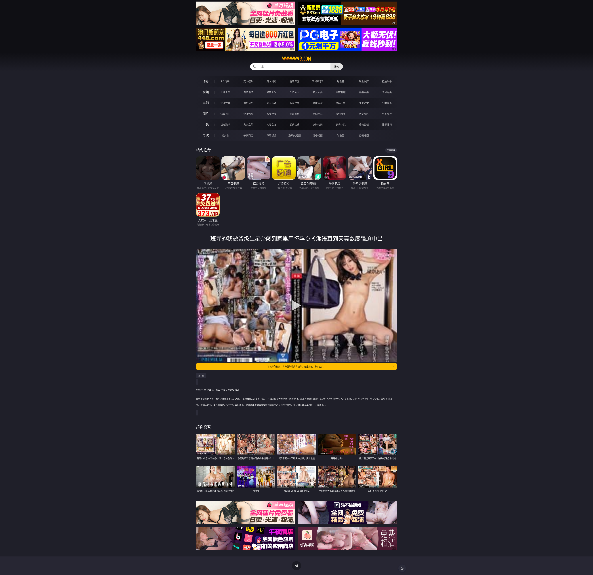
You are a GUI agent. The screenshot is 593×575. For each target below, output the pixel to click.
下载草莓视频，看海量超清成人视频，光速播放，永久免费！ (296, 366)
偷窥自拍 (225, 114)
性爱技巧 (387, 124)
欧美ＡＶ (271, 92)
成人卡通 (271, 103)
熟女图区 (364, 114)
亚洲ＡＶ (225, 92)
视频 (206, 92)
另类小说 (341, 124)
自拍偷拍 (248, 92)
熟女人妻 (318, 92)
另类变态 (387, 103)
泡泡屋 (340, 135)
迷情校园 (318, 124)
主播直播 (364, 92)
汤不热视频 (294, 135)
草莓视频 (271, 135)
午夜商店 (248, 135)
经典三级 (341, 103)
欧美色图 (271, 114)
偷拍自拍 (248, 103)
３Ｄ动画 (294, 92)
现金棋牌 (364, 81)
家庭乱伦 (248, 124)
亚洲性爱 (225, 103)
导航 (206, 135)
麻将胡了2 (317, 81)
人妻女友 (271, 124)
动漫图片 (294, 114)
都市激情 (225, 124)
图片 (206, 114)
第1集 (201, 375)
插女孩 (225, 135)
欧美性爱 (294, 103)
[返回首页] (402, 568)
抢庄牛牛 (387, 81)
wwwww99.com (296, 59)
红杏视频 (318, 135)
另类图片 (387, 114)
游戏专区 (294, 81)
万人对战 (271, 81)
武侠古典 (294, 124)
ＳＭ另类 (387, 92)
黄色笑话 (364, 124)
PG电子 (225, 81)
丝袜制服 (341, 92)
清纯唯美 (341, 114)
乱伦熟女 (364, 103)
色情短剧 (364, 135)
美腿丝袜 (318, 114)
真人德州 (248, 81)
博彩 (206, 81)
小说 (206, 124)
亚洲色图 (248, 114)
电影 (206, 103)
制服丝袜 (318, 103)
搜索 (336, 66)
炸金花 (340, 81)
